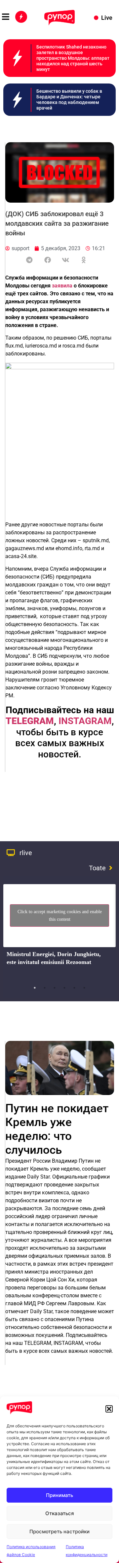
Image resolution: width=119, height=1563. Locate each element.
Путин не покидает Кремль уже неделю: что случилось (56, 1129)
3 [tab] (54, 987)
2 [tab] (44, 987)
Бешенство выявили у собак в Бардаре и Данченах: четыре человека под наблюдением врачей (69, 99)
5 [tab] (74, 987)
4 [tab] (64, 987)
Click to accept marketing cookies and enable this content (60, 915)
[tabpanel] (59, 931)
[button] (109, 1409)
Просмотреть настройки (59, 1531)
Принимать (59, 1495)
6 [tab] (84, 987)
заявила (62, 286)
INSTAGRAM (85, 720)
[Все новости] (21, 17)
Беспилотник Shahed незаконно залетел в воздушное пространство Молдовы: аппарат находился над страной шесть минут (72, 58)
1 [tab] (34, 987)
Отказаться (59, 1513)
